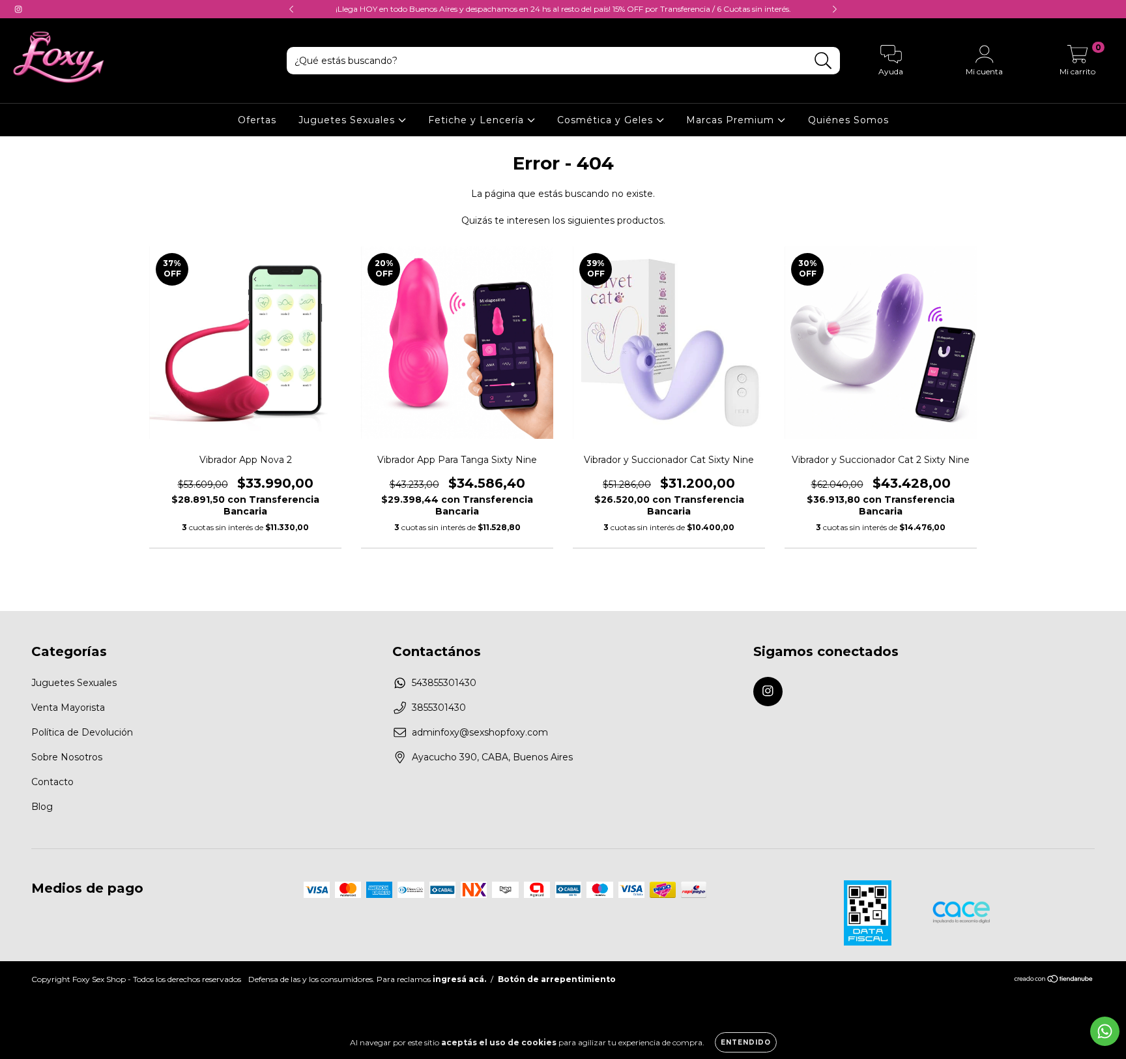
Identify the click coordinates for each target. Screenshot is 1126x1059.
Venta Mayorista (68, 707)
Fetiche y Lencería (477, 120)
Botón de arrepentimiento (557, 979)
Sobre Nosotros (66, 757)
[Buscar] (823, 61)
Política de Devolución (82, 732)
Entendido (746, 1042)
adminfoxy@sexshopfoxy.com (480, 732)
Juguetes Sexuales (348, 120)
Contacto (52, 782)
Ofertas (257, 120)
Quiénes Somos (848, 120)
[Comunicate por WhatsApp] (1104, 1031)
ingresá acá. (459, 979)
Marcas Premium (731, 120)
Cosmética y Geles (606, 120)
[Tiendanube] (1054, 980)
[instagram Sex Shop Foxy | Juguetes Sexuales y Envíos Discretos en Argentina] (18, 9)
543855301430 (444, 683)
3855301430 (439, 707)
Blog (42, 807)
